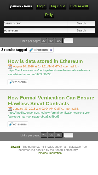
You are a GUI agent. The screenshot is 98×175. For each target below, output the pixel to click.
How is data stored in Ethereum (45, 61)
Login (41, 6)
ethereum (42, 50)
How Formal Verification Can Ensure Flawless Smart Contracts (51, 100)
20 (43, 40)
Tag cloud (57, 6)
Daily (49, 15)
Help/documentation (49, 153)
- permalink (45, 66)
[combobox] (26, 30)
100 (58, 40)
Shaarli (15, 146)
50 (51, 40)
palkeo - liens (21, 6)
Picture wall (79, 6)
